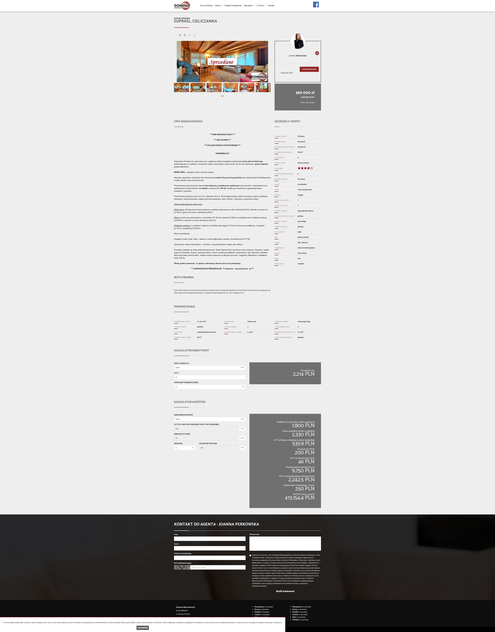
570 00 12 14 (287, 72)
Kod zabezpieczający (182, 563)
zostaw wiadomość (309, 69)
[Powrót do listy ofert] (176, 35)
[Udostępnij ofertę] (194, 35)
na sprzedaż (301, 606)
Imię (176, 534)
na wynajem (264, 606)
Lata (176, 373)
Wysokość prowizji (208, 443)
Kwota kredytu (181, 363)
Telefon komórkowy (182, 553)
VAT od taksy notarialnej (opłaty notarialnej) (196, 424)
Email (176, 544)
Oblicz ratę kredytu (307, 102)
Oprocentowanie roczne (186, 382)
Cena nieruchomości (183, 415)
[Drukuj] (180, 35)
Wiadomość (254, 534)
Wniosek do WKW (182, 434)
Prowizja (178, 443)
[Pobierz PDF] (185, 35)
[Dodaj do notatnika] (189, 35)
